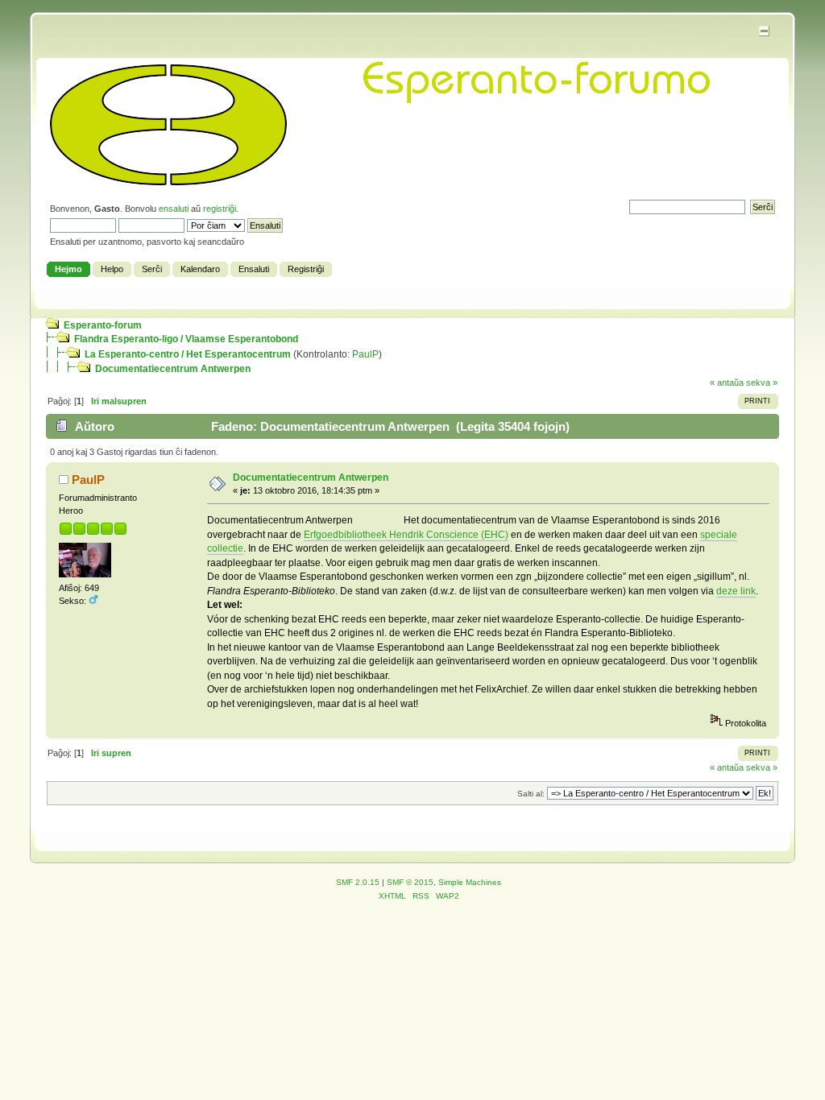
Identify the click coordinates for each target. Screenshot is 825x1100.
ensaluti (174, 208)
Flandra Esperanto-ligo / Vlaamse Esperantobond (186, 339)
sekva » (761, 382)
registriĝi (219, 208)
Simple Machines (469, 882)
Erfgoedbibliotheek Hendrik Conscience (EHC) (406, 534)
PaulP (365, 354)
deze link (736, 591)
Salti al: (531, 793)
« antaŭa (727, 382)
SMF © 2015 (410, 882)
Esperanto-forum (103, 325)
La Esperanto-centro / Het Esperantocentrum (188, 354)
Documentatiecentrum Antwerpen (173, 368)
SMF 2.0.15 (357, 882)
